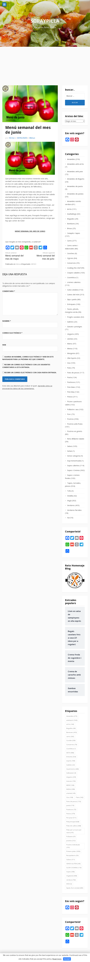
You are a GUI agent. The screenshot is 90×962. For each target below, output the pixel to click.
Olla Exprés (71, 358)
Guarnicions (72, 769)
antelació (71, 720)
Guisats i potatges (74, 326)
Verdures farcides (74, 510)
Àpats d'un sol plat (74, 888)
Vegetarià (71, 876)
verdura (71, 880)
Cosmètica (71, 277)
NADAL (70, 789)
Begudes (70, 219)
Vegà (69, 500)
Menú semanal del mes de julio (46, 256)
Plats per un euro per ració (73, 831)
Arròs (69, 209)
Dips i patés (72, 299)
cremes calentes (74, 282)
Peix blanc (71, 387)
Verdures (71, 505)
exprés (70, 761)
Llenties (70, 339)
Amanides (71, 159)
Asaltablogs (72, 214)
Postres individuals (73, 846)
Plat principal (72, 822)
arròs (70, 724)
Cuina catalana (72, 290)
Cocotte (70, 740)
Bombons (71, 223)
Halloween (71, 773)
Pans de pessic (73, 372)
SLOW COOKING (73, 868)
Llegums (70, 334)
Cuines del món (73, 294)
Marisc (69, 343)
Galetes (70, 322)
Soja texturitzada (74, 460)
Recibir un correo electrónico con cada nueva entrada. (30, 372)
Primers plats (73, 851)
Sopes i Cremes (73, 470)
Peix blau (70, 392)
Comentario (8, 291)
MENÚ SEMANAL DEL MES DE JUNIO (30, 231)
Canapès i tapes (73, 233)
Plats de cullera (73, 826)
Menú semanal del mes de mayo (14, 256)
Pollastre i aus (73, 409)
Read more (56, 959)
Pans (69, 368)
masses (71, 781)
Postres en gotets (74, 431)
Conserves (71, 263)
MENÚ (33, 264)
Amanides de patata (75, 194)
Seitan (69, 451)
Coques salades (73, 272)
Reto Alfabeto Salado (75, 439)
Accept (67, 959)
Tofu (69, 491)
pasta (70, 805)
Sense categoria (73, 456)
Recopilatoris (72, 855)
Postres (70, 419)
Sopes (70, 872)
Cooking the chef (74, 268)
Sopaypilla (45, 21)
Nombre (6, 321)
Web (4, 345)
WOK (69, 884)
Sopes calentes (73, 465)
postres (70, 841)
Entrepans (71, 304)
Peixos (70, 396)
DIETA (70, 753)
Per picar (71, 818)
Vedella (70, 496)
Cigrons (70, 258)
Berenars (71, 732)
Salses (69, 446)
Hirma (12, 137)
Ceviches (70, 253)
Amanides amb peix (75, 171)
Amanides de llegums (75, 179)
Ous (68, 363)
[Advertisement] (45, 64)
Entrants (71, 757)
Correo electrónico (12, 333)
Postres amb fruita (74, 424)
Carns (69, 240)
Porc (69, 414)
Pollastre (70, 836)
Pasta (69, 377)
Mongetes (71, 353)
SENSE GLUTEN (73, 864)
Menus (32, 137)
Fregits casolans (73, 317)
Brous (69, 228)
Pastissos (71, 382)
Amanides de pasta (75, 186)
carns (70, 736)
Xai (68, 517)
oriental (70, 793)
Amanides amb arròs (75, 164)
